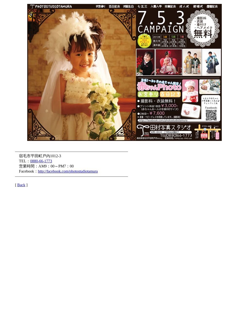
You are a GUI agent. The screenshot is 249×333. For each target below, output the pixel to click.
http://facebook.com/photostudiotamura (68, 171)
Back (21, 185)
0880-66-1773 (41, 161)
